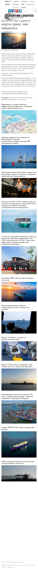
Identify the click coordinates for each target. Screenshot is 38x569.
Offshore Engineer (6, 565)
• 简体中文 (7, 1)
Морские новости (30, 565)
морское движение (22, 97)
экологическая (22, 99)
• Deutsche (24, 1)
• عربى (32, 1)
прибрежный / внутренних (9, 99)
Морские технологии (7, 567)
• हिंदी (22, 4)
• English (23, 7)
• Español (16, 1)
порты (30, 97)
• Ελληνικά (30, 4)
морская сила (12, 97)
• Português (15, 4)
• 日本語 (6, 4)
